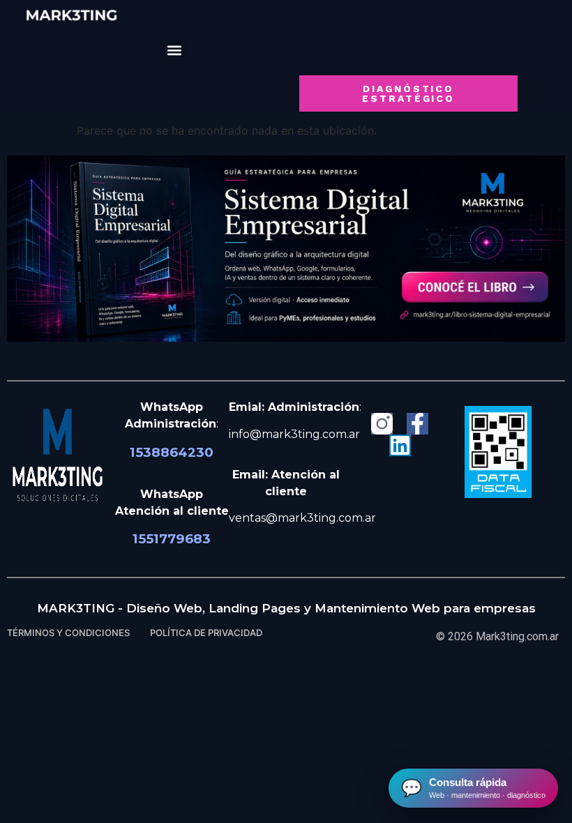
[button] (174, 49)
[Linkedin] (400, 445)
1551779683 (172, 539)
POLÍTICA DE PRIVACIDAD (206, 632)
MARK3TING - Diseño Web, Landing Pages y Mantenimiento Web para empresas (286, 608)
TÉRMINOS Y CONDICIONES (68, 632)
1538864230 (171, 452)
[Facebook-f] (417, 424)
